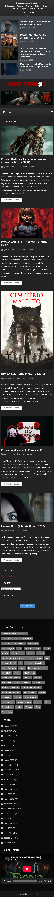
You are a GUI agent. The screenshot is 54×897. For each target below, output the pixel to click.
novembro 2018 (10, 803)
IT (20, 663)
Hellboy (41, 653)
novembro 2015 (10, 842)
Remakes (6, 697)
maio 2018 (8, 823)
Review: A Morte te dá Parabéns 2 (21, 450)
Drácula (30, 653)
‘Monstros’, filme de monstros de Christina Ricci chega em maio (35, 65)
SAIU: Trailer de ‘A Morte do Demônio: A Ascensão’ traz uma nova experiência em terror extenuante (35, 53)
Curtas (45, 6)
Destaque (10, 6)
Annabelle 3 (33, 643)
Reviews (20, 6)
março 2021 (9, 750)
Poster (42, 692)
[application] (27, 869)
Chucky (47, 648)
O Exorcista (38, 682)
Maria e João (29, 673)
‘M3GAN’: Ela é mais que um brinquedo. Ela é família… (33, 36)
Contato (32, 9)
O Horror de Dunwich (31, 687)
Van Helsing (7, 712)
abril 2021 (8, 745)
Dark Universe (18, 653)
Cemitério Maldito (32, 648)
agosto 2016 (9, 838)
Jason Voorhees (9, 668)
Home (40, 9)
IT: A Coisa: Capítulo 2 (34, 663)
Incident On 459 (9, 663)
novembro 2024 (10, 731)
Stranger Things (24, 702)
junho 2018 (9, 818)
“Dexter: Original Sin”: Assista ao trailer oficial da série (35, 23)
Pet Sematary (30, 692)
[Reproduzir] (4, 881)
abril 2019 (8, 794)
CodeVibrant (36, 894)
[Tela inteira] (49, 881)
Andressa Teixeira (26, 166)
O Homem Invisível (10, 687)
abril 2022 (8, 740)
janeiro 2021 (9, 755)
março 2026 (9, 726)
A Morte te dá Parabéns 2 (13, 643)
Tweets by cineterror (10, 576)
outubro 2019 (9, 774)
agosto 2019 (9, 779)
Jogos (24, 9)
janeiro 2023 (9, 735)
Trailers (29, 6)
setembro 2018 (10, 808)
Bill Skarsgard (8, 648)
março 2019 (9, 799)
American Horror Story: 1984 (14, 633)
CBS (19, 648)
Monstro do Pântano (11, 677)
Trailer (19, 707)
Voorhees (23, 530)
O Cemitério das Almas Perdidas (16, 682)
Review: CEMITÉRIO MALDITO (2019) (23, 373)
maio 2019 (8, 789)
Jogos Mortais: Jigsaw (37, 668)
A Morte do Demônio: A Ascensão (16, 638)
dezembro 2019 (10, 769)
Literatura (15, 9)
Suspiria (37, 702)
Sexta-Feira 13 (31, 697)
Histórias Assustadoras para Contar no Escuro (22, 658)
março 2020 (9, 760)
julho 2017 (8, 833)
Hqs (47, 658)
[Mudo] (45, 881)
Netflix (37, 677)
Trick (38, 707)
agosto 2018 (9, 813)
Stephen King (8, 702)
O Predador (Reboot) (11, 692)
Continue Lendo (12, 199)
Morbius (27, 677)
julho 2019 (8, 784)
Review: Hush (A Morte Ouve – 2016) (23, 526)
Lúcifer (17, 673)
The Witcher (7, 707)
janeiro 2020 (9, 765)
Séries (37, 6)
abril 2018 (8, 828)
